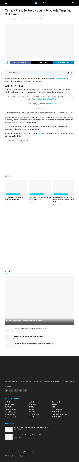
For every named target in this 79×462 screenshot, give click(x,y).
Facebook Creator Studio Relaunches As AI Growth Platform (24, 320)
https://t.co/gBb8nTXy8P (47, 99)
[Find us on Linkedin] (16, 390)
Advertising (12, 140)
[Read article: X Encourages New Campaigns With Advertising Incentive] (9, 330)
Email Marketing (34, 402)
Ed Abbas (13, 19)
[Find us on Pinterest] (25, 390)
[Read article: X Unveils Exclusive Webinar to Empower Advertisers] (16, 188)
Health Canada (61, 79)
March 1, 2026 (18, 338)
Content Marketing (11, 409)
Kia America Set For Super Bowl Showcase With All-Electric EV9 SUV (63, 199)
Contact (34, 451)
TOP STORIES (56, 412)
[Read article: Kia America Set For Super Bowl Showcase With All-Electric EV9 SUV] (64, 188)
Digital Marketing (10, 412)
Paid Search (56, 402)
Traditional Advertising (59, 414)
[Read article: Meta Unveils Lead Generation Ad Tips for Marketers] (40, 188)
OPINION (31, 417)
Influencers (32, 404)
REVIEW (54, 404)
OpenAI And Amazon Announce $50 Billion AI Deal (28, 336)
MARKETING (33, 412)
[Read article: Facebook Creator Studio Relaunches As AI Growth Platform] (39, 300)
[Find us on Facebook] (6, 390)
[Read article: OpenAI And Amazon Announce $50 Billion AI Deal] (9, 338)
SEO (53, 407)
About (6, 451)
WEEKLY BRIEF (56, 417)
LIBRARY (31, 409)
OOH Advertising (34, 414)
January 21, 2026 (18, 346)
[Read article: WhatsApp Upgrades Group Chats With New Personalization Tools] (9, 345)
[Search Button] (73, 3)
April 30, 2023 (23, 19)
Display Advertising (13, 193)
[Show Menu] (6, 3)
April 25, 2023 (53, 104)
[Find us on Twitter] (11, 390)
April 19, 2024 (9, 202)
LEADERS (31, 407)
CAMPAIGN (8, 407)
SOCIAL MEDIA (57, 409)
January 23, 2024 (58, 204)
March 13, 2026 (18, 331)
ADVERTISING (9, 404)
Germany (40, 133)
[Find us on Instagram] (20, 390)
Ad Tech (7, 402)
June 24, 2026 (10, 323)
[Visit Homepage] (39, 3)
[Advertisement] (39, 158)
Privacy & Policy (24, 451)
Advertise (14, 451)
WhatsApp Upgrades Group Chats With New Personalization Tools (33, 343)
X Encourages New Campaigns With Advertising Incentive (30, 328)
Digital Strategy (10, 414)
